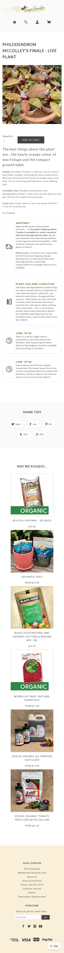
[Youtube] (40, 926)
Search (32, 892)
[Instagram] (35, 926)
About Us (32, 876)
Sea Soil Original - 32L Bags (32, 520)
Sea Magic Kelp (32, 576)
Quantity (7, 136)
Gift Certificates (32, 868)
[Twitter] (29, 926)
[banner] (32, 9)
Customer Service (32, 888)
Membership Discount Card (32, 872)
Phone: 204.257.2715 (32, 884)
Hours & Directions (32, 880)
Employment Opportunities (32, 896)
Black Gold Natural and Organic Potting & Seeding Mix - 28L (32, 636)
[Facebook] (23, 926)
